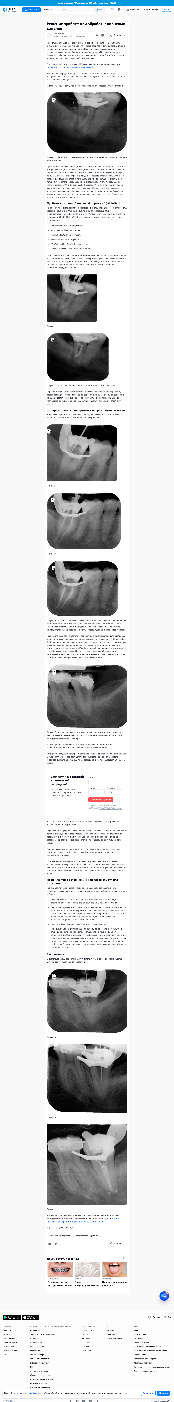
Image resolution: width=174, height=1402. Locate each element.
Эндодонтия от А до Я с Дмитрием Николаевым (70, 67)
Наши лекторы (140, 1334)
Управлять (148, 1393)
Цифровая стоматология (40, 1363)
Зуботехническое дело (39, 1371)
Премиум (48, 9)
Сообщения (85, 1342)
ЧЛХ (31, 1367)
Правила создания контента (145, 1371)
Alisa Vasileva (58, 34)
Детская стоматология (39, 1359)
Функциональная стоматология (43, 1334)
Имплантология (36, 1342)
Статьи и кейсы (9, 1347)
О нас (136, 1330)
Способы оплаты (141, 1355)
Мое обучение (9, 1338)
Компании (85, 1347)
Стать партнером (114, 1338)
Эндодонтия (35, 1351)
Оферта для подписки (143, 1363)
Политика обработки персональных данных (152, 1367)
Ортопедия (34, 1338)
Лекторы (84, 1334)
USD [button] (167, 1317)
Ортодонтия (35, 1330)
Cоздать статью (10, 1351)
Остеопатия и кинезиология (41, 1379)
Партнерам (138, 1338)
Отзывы (6, 1355)
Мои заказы (112, 1334)
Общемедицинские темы (40, 1375)
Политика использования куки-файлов (150, 1351)
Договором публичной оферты (110, 809)
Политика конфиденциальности (147, 1347)
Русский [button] (156, 1317)
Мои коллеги (86, 1338)
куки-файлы (31, 1393)
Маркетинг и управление (40, 1383)
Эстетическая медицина (40, 1387)
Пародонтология (37, 1347)
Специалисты (86, 1330)
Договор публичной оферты (145, 1359)
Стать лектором (10, 1342)
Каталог (6, 1334)
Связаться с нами (141, 1342)
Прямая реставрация (39, 1355)
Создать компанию (89, 1351)
